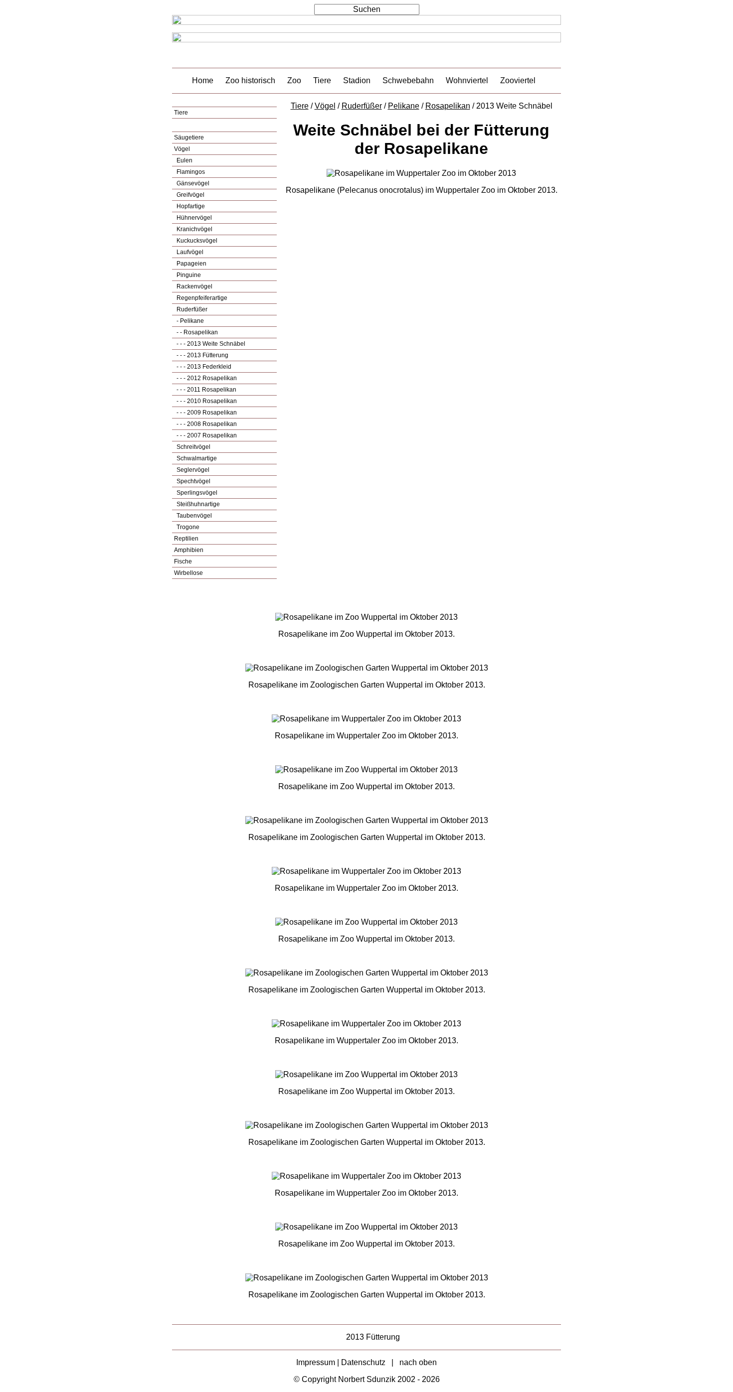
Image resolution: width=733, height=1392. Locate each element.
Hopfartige (190, 206)
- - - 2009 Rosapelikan (206, 412)
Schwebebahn (408, 80)
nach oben (418, 1362)
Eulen (183, 160)
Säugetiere (189, 137)
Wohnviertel (467, 80)
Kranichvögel (193, 229)
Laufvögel (189, 252)
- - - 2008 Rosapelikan (206, 423)
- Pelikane (189, 320)
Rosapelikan (447, 106)
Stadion (356, 80)
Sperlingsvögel (196, 492)
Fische (183, 561)
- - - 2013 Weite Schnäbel (210, 343)
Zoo (294, 80)
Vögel (182, 148)
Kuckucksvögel (196, 240)
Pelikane (403, 106)
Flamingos (190, 171)
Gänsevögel (192, 183)
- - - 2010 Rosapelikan (206, 401)
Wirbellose (188, 572)
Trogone (187, 527)
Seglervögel (192, 469)
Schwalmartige (196, 458)
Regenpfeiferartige (201, 297)
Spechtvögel (192, 481)
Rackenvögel (193, 286)
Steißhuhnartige (197, 504)
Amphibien (188, 550)
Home (202, 80)
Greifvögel (189, 194)
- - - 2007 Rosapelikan (206, 435)
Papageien (190, 263)
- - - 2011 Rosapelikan (205, 389)
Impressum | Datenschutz (340, 1362)
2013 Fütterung (373, 1337)
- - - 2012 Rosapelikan (206, 378)
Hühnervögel (193, 217)
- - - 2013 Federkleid (203, 366)
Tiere (322, 80)
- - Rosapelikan (196, 332)
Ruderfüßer (191, 309)
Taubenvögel (193, 515)
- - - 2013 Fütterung (201, 355)
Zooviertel (518, 80)
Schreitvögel (192, 446)
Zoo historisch (250, 80)
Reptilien (186, 538)
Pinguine (188, 275)
